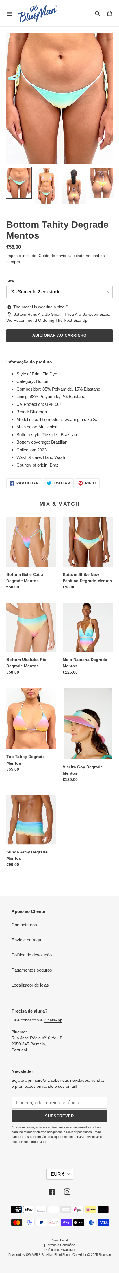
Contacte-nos (24, 924)
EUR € (58, 1174)
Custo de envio (52, 255)
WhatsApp (53, 1020)
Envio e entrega (26, 939)
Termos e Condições (60, 1245)
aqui (43, 1141)
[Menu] (9, 13)
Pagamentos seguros (32, 970)
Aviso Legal (59, 1240)
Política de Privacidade (60, 1249)
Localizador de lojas (30, 984)
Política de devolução (32, 954)
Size (10, 281)
